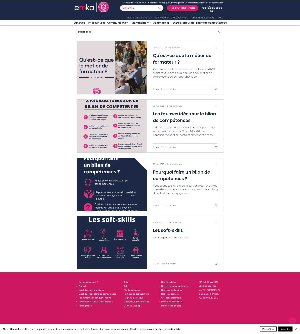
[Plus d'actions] (217, 48)
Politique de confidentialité (168, 329)
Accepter (285, 329)
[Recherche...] (159, 8)
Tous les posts (84, 31)
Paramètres (268, 329)
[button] (182, 8)
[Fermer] (296, 328)
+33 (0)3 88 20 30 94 (212, 9)
